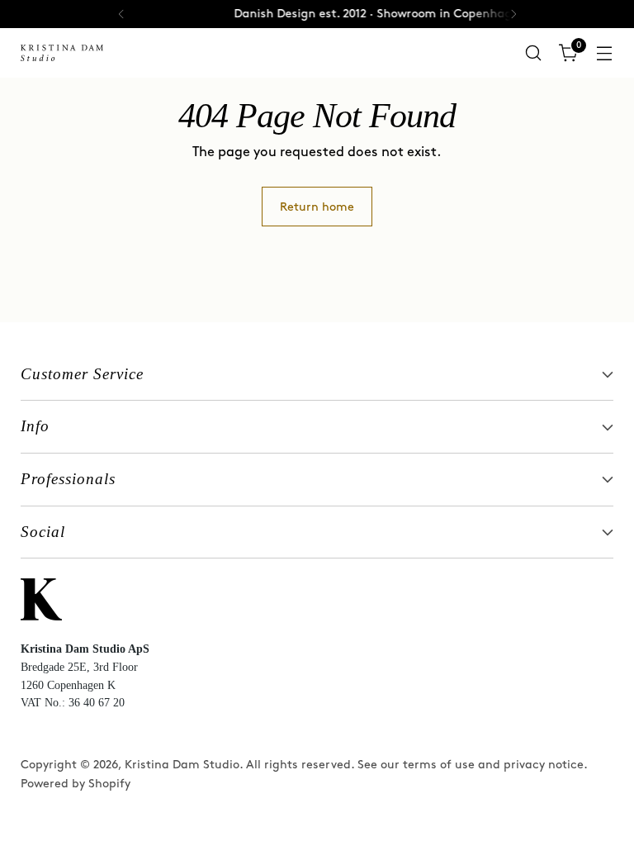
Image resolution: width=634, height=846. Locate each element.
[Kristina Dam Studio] (62, 53)
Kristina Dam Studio (182, 764)
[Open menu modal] (605, 53)
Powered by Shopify (75, 783)
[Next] (513, 14)
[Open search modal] (534, 53)
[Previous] (121, 14)
